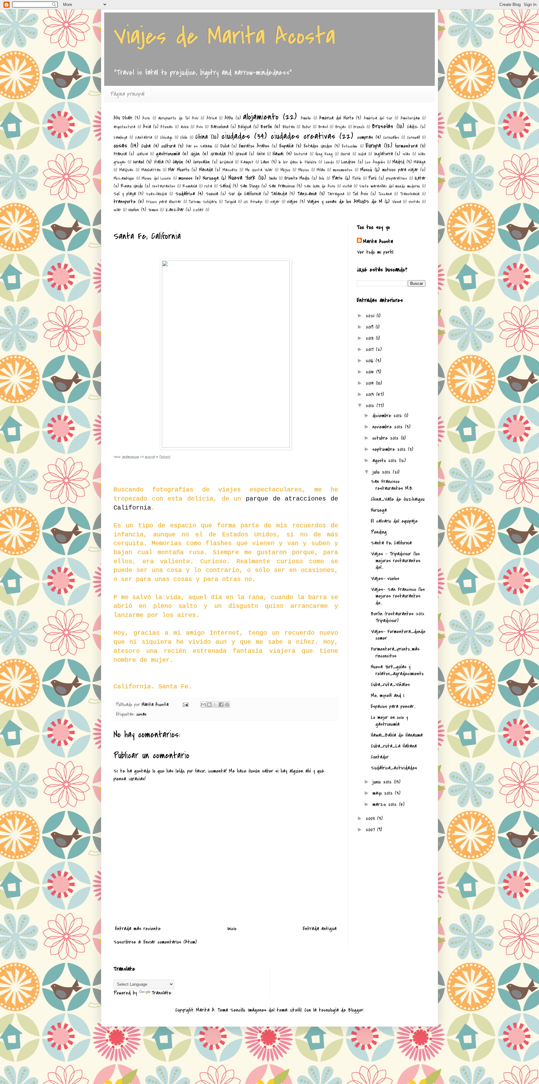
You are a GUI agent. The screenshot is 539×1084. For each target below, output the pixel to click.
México (303, 170)
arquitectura (124, 127)
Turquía (230, 202)
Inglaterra (383, 153)
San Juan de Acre (319, 186)
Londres (348, 162)
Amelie (306, 118)
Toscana (385, 194)
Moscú (366, 169)
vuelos (133, 209)
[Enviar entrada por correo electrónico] (185, 704)
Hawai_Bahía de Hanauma (397, 735)
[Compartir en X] (215, 704)
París (337, 178)
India (362, 154)
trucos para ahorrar (163, 202)
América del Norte (336, 118)
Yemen (153, 210)
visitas (414, 202)
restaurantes (163, 186)
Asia (147, 126)
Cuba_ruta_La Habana (394, 746)
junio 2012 (383, 782)
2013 (371, 394)
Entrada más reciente (138, 928)
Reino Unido (132, 186)
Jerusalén (201, 162)
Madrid (398, 162)
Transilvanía (410, 194)
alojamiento (261, 117)
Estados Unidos (318, 146)
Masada (206, 169)
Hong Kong (324, 154)
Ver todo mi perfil (375, 252)
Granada (218, 153)
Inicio (231, 928)
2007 (371, 829)
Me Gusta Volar (259, 170)
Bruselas (382, 126)
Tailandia (279, 193)
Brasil (323, 127)
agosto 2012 (385, 460)
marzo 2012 (385, 804)
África (211, 118)
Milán (321, 170)
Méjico (285, 170)
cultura (168, 146)
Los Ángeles (375, 162)
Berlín (266, 126)
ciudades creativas (303, 136)
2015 (371, 372)
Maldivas (126, 170)
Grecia (241, 153)
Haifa (261, 154)
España (286, 146)
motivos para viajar (400, 169)
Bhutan (289, 127)
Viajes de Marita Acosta (224, 36)
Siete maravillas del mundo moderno (389, 186)
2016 (371, 360)
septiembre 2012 (390, 449)
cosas (120, 145)
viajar (274, 202)
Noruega (211, 178)
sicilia (347, 186)
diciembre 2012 (388, 415)
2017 (371, 349)
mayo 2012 (383, 793)
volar (117, 210)
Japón (177, 162)
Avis (199, 127)
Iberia (345, 154)
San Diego (250, 186)
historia (300, 154)
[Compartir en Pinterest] (227, 704)
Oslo (321, 178)
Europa (373, 145)
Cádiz (412, 126)
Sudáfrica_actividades (394, 768)
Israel (138, 162)
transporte (125, 201)
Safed (225, 186)
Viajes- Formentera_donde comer (398, 635)
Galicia (142, 154)
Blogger (355, 1010)
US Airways (253, 202)
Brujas (340, 127)
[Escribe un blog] (209, 704)
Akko (229, 118)
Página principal (127, 94)
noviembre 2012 (388, 427)
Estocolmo (349, 146)
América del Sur (378, 118)
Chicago (166, 137)
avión (185, 127)
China (201, 136)
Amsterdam (410, 118)
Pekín (356, 178)
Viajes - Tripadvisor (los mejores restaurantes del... (395, 560)
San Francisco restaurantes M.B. (392, 485)
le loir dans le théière (298, 162)
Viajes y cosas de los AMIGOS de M (344, 201)
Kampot (247, 162)
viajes (292, 201)
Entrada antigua (320, 928)
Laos (265, 162)
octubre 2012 (386, 438)
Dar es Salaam (199, 146)
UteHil (296, 1010)
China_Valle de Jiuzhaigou (398, 499)
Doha (224, 146)
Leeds (329, 162)
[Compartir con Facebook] (221, 704)
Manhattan (151, 170)
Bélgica (244, 126)
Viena (396, 202)
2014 (371, 383)
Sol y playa (125, 193)
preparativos (396, 178)
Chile (183, 137)
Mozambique (124, 178)
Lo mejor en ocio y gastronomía (389, 721)
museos (185, 178)
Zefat (198, 210)
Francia (120, 153)
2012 (371, 405)
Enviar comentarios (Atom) (170, 942)
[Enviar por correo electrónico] (203, 704)
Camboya (120, 137)
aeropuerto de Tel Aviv (178, 118)
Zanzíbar (174, 209)
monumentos (342, 170)
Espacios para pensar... (393, 706)
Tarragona (336, 194)
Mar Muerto (178, 169)
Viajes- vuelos (385, 578)
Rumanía (189, 186)
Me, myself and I (387, 695)
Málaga (419, 162)
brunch (358, 127)
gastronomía (168, 154)
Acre (146, 118)
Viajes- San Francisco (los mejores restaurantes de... (398, 596)
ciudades (235, 136)
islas (406, 154)
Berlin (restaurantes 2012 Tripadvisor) (398, 617)
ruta (208, 186)
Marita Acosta (378, 241)
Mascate (229, 170)
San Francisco (282, 186)
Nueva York (241, 177)
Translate (161, 993)
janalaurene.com (130, 457)
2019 (371, 327)
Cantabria (143, 137)
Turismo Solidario (203, 202)
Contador (380, 757)
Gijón (195, 154)
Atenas (166, 127)
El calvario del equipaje (394, 521)
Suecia (212, 193)
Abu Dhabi (123, 118)
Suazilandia (156, 194)
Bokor (306, 127)
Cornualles (391, 137)
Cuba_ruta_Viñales (390, 684)
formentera (406, 146)
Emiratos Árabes (254, 146)
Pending (379, 532)
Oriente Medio (297, 178)
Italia (158, 162)
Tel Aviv (360, 193)
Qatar (420, 178)
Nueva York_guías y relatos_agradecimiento (397, 670)
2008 (371, 818)
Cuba (146, 146)
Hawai (278, 154)
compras (365, 137)
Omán (273, 178)
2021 (371, 316)
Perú (372, 178)
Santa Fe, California (391, 543)
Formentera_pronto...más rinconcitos (395, 652)
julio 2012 (382, 472)
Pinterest (164, 457)
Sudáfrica (185, 194)
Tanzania (307, 194)
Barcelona (219, 126)
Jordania (226, 162)
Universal (150, 457)
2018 (371, 338)
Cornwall (413, 137)
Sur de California (244, 193)
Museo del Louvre (156, 178)
